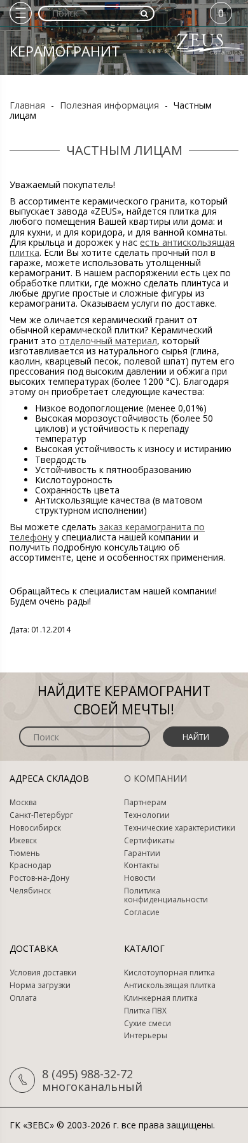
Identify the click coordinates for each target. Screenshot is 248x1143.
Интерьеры (145, 1035)
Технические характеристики (179, 828)
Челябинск (30, 890)
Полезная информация (109, 105)
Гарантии (142, 853)
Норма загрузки (40, 985)
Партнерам (145, 802)
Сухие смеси (147, 1023)
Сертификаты (149, 840)
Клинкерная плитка (161, 998)
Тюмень (25, 853)
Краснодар (31, 865)
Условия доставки (43, 972)
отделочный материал (108, 341)
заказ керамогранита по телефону (107, 532)
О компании (155, 778)
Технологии (147, 815)
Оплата (23, 998)
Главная (27, 105)
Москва (23, 802)
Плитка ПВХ (145, 1010)
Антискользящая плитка (170, 985)
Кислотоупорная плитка (169, 972)
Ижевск (23, 840)
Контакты (141, 865)
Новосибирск (35, 828)
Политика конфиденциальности (166, 895)
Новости (140, 878)
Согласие (142, 912)
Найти (196, 737)
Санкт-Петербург (41, 815)
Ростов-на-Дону (39, 878)
